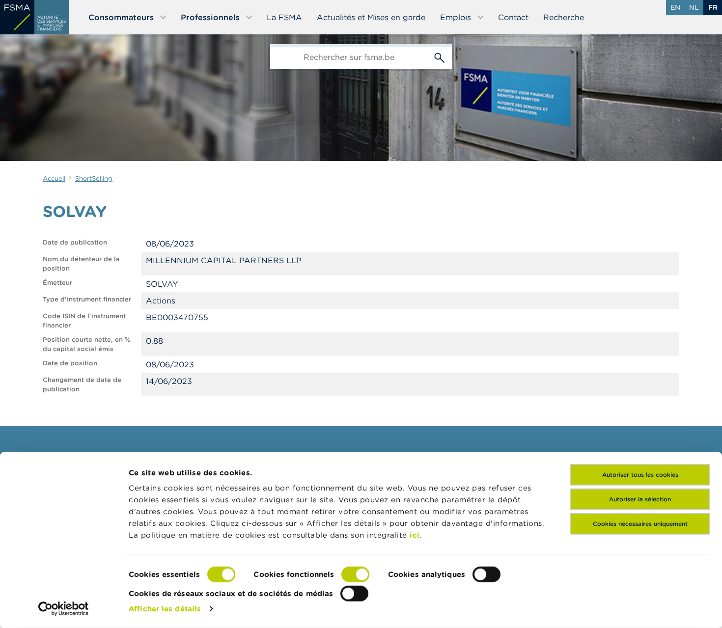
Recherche (563, 17)
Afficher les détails (165, 608)
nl (694, 7)
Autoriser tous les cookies (640, 474)
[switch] (355, 574)
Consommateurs (121, 17)
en (675, 7)
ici (415, 535)
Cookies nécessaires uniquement (640, 523)
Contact (513, 17)
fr (713, 7)
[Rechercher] (439, 56)
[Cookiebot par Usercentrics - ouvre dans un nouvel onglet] (64, 608)
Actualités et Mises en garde (371, 17)
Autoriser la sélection (640, 499)
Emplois (455, 17)
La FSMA (284, 17)
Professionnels (210, 17)
